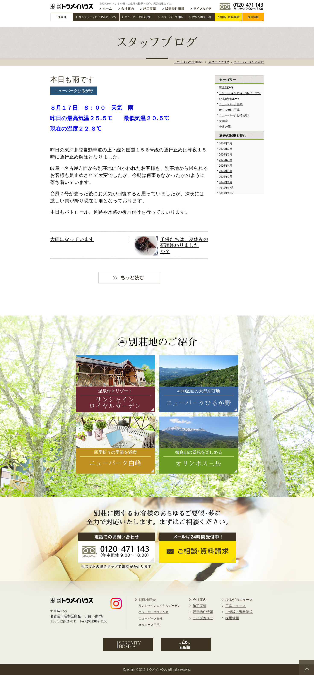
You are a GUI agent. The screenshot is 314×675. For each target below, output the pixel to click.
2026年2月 (225, 176)
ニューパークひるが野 (73, 91)
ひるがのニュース (239, 600)
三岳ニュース (235, 606)
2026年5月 (225, 160)
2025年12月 (226, 187)
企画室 (223, 121)
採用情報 (232, 618)
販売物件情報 (203, 612)
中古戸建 (225, 126)
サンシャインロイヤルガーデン (240, 93)
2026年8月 (225, 143)
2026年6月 (225, 154)
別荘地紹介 (147, 600)
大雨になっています (72, 239)
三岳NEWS (226, 87)
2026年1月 (225, 182)
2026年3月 (225, 171)
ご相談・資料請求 (239, 612)
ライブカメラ (203, 618)
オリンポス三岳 (229, 110)
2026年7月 (225, 149)
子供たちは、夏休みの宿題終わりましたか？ (184, 245)
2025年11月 (226, 193)
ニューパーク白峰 (231, 104)
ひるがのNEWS (229, 98)
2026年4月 (225, 165)
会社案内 (199, 600)
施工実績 (199, 606)
